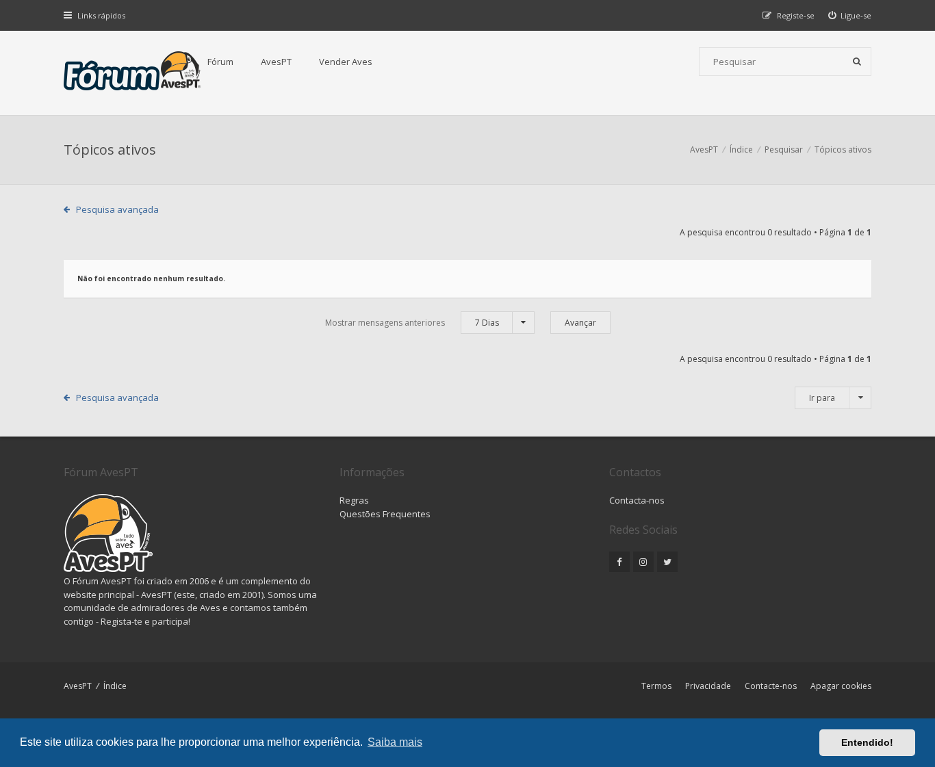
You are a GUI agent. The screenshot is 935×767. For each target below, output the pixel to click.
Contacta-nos (637, 500)
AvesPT (276, 61)
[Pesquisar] (857, 61)
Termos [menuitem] (656, 686)
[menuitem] (850, 15)
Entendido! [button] (867, 742)
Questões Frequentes (385, 514)
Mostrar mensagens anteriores (412, 322)
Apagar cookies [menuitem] (840, 686)
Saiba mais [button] (395, 742)
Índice (115, 686)
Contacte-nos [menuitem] (771, 686)
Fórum (220, 61)
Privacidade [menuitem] (708, 686)
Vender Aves (345, 61)
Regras (354, 500)
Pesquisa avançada (117, 209)
